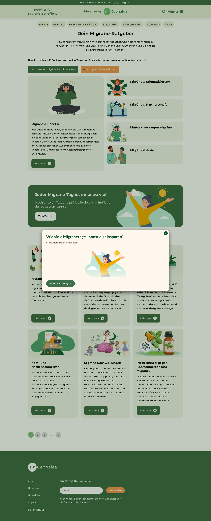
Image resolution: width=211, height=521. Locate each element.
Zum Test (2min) (60, 283)
